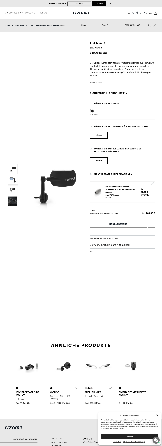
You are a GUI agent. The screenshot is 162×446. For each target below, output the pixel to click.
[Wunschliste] (145, 13)
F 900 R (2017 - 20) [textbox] (132, 25)
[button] (157, 415)
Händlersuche (118, 224)
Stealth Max (93, 392)
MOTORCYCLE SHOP (14, 13)
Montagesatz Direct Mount (132, 394)
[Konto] (141, 13)
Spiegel (39, 25)
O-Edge (54, 392)
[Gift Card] (150, 13)
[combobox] (83, 25)
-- (19, 25)
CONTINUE (99, 3)
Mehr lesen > (96, 82)
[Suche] (129, 13)
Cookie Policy (117, 442)
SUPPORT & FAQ (60, 442)
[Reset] (154, 25)
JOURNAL (43, 13)
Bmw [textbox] (83, 25)
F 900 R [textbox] (105, 25)
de (156, 13)
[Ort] (133, 13)
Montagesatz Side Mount (27, 394)
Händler (56, 439)
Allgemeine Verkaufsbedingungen (134, 442)
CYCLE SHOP (31, 13)
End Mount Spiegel (51, 25)
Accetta (130, 436)
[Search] (149, 25)
